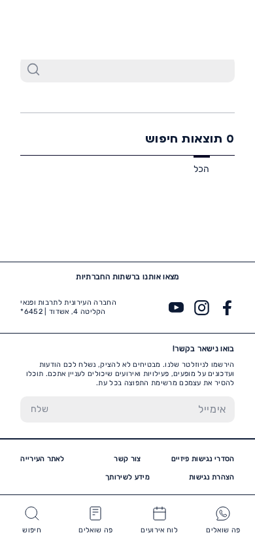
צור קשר (127, 459)
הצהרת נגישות (212, 477)
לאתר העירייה (42, 459)
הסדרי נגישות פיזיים (203, 459)
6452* (42, 29)
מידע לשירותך (127, 477)
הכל (202, 169)
